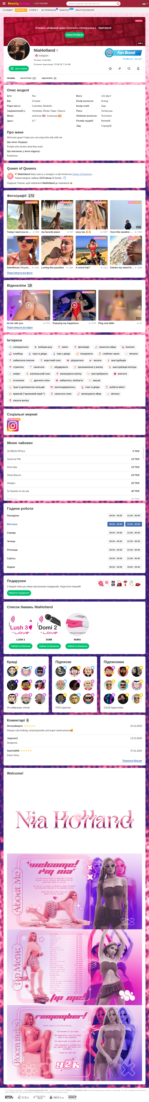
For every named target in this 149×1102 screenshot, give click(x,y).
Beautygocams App (85, 10)
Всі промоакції (49, 10)
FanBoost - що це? (132, 59)
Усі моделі (8, 10)
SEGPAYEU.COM (80, 1090)
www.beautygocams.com (38, 1090)
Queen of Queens (81, 174)
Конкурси (64, 10)
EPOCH (69, 1090)
